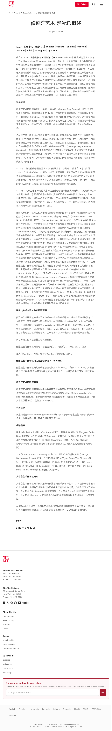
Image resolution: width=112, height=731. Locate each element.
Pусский (12, 715)
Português (34, 709)
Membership (8, 640)
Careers (6, 660)
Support (6, 636)
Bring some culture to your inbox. (24, 683)
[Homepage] (11, 4)
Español (22, 709)
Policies (6, 624)
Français (81, 46)
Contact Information (71, 724)
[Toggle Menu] (101, 4)
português (40, 50)
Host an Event (9, 644)
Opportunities (9, 656)
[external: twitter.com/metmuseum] (8, 603)
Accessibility (8, 620)
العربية (19, 46)
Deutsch (67, 709)
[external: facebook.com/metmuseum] (4, 603)
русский (52, 50)
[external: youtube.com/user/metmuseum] (23, 603)
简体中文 (28, 46)
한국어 (30, 50)
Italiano (21, 50)
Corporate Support (11, 648)
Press (5, 629)
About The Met (9, 612)
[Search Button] (93, 4)
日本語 (77, 709)
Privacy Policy (56, 724)
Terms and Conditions (41, 724)
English (71, 46)
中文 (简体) (96, 709)
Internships (8, 672)
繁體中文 (39, 46)
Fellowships (8, 668)
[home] (9, 13)
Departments (8, 616)
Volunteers (7, 664)
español (60, 46)
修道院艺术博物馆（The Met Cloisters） (53, 57)
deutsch (50, 46)
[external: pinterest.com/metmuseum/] (11, 603)
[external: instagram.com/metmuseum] (15, 603)
